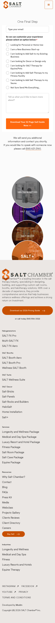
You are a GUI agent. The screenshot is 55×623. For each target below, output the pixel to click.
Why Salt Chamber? (13, 476)
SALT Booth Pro (11, 362)
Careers (6, 528)
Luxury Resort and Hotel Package (21, 442)
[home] (11, 5)
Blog (4, 487)
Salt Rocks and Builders (15, 401)
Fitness (6, 559)
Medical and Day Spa (14, 554)
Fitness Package (11, 447)
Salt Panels (8, 396)
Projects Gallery (11, 512)
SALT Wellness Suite (13, 379)
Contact (6, 482)
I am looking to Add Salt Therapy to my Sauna (29, 81)
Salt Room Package (13, 452)
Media (5, 502)
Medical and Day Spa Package (19, 436)
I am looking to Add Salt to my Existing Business (29, 55)
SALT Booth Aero (12, 357)
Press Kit (7, 497)
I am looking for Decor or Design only (28, 61)
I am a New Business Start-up (25, 49)
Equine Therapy (11, 569)
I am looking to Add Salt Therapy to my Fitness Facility (29, 74)
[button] (49, 5)
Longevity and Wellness (15, 549)
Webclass (7, 507)
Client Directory (11, 522)
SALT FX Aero (10, 345)
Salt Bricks (8, 391)
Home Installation (12, 411)
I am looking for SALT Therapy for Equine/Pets (26, 67)
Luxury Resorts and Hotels (17, 564)
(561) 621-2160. (33, 148)
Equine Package (11, 462)
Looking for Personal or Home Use (27, 44)
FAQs (5, 492)
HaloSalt (7, 406)
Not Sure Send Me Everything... (25, 87)
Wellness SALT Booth (14, 367)
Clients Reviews (10, 517)
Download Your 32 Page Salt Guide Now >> (27, 124)
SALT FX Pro (9, 335)
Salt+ (5, 417)
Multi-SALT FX (10, 340)
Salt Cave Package (12, 457)
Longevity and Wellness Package (20, 431)
